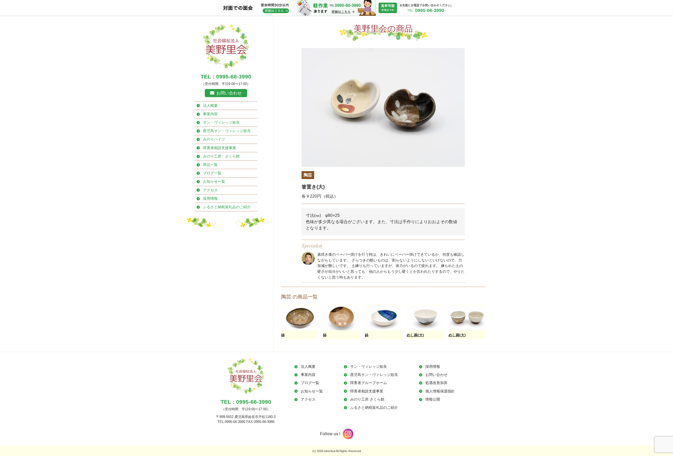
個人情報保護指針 (440, 391)
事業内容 (210, 114)
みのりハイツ (214, 139)
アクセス (210, 190)
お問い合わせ (229, 93)
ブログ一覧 (212, 173)
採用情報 (210, 198)
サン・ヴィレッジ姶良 (221, 122)
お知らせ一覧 (214, 181)
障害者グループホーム (368, 383)
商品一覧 (210, 165)
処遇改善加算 (436, 383)
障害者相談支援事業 (219, 148)
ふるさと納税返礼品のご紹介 (227, 207)
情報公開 (432, 399)
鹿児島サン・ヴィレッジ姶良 (227, 131)
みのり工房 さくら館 (221, 156)
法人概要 (210, 105)
